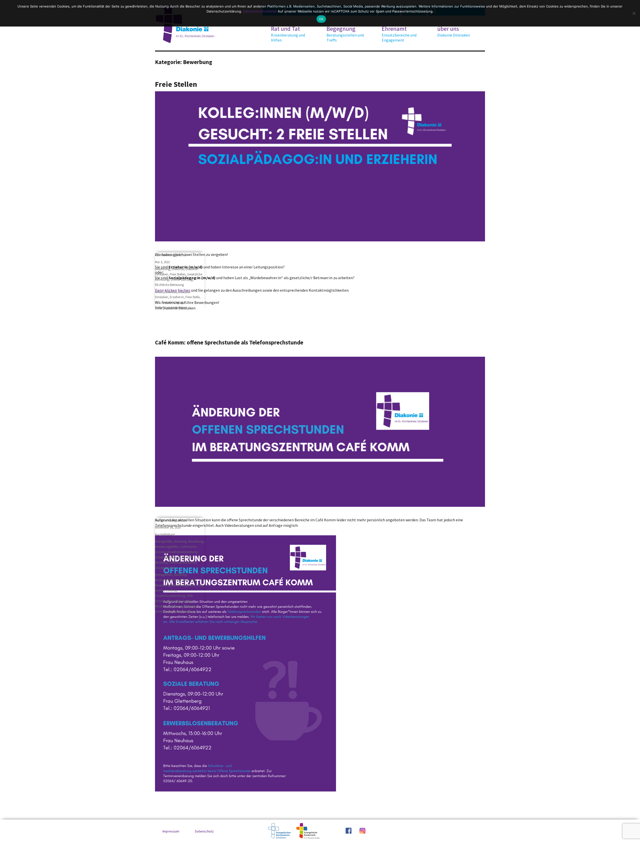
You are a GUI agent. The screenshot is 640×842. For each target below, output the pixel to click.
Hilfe (189, 596)
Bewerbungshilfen (166, 547)
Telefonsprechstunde (182, 562)
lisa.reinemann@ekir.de (170, 255)
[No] (633, 13)
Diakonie (178, 269)
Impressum (170, 831)
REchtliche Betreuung (169, 285)
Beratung (180, 541)
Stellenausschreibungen (170, 307)
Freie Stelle (193, 297)
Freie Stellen (176, 84)
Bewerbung (162, 269)
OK (321, 19)
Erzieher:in (177, 297)
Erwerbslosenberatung (182, 552)
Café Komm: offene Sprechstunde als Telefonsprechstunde (229, 342)
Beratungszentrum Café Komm (175, 580)
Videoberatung (186, 611)
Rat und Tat (288, 34)
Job (157, 302)
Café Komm (188, 547)
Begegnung (345, 34)
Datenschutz (204, 831)
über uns (453, 31)
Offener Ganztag (181, 279)
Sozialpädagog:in (174, 302)
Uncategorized (165, 568)
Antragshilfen (163, 541)
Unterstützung (164, 611)
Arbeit (159, 292)
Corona (160, 552)
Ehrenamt (399, 34)
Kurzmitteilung (165, 534)
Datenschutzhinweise (260, 11)
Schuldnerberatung (167, 557)
